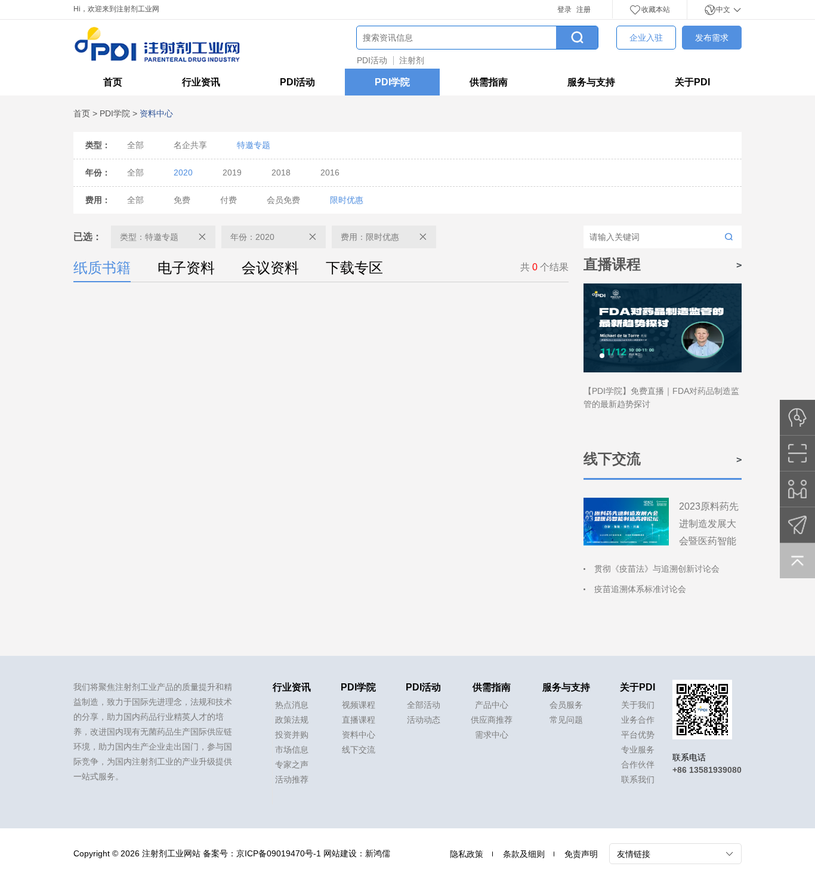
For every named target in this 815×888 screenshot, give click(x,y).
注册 (583, 9)
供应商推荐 (492, 719)
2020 (183, 172)
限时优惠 (346, 200)
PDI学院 (392, 82)
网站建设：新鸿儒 (356, 853)
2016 (329, 172)
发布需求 (711, 37)
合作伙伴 (638, 764)
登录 (564, 9)
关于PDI (692, 82)
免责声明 (581, 854)
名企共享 (190, 145)
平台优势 (638, 734)
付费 (228, 200)
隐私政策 (466, 854)
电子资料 (186, 268)
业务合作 (638, 719)
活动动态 (423, 719)
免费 (182, 200)
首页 (112, 82)
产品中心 (491, 705)
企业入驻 (646, 37)
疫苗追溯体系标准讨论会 (640, 589)
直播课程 (358, 719)
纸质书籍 (102, 268)
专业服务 (638, 749)
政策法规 (291, 719)
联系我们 (638, 779)
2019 (232, 172)
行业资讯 (201, 82)
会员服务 (566, 705)
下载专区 (354, 268)
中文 (724, 9)
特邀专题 (253, 145)
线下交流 (358, 749)
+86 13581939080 (707, 770)
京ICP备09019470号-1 (278, 853)
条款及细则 (524, 854)
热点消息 (291, 705)
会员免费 (283, 200)
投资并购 (291, 734)
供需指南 (489, 82)
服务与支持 (591, 82)
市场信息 (291, 749)
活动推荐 (291, 779)
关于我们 (638, 705)
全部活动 (423, 705)
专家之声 (291, 764)
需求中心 (491, 734)
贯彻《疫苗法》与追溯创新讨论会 (657, 569)
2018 (281, 172)
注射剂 (411, 60)
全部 (135, 145)
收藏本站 (655, 9)
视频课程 (358, 705)
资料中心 (358, 734)
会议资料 (270, 268)
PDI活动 (372, 60)
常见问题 (566, 719)
